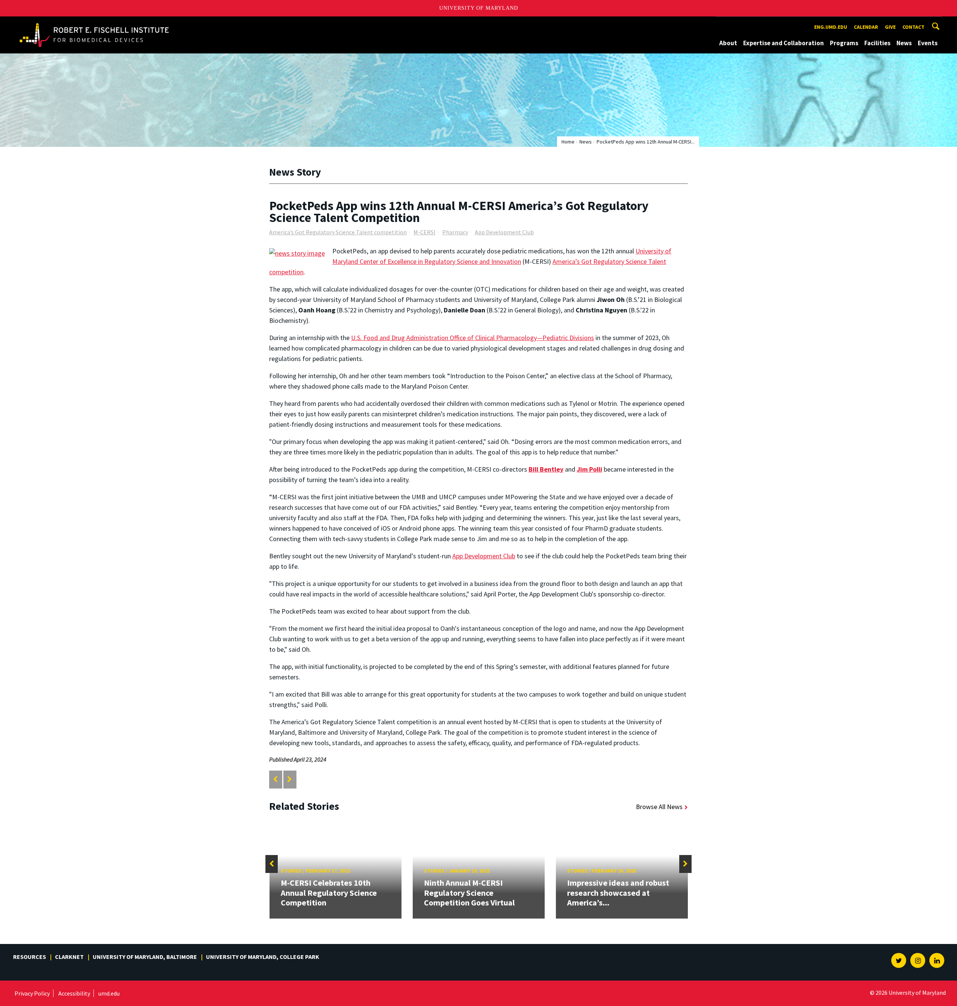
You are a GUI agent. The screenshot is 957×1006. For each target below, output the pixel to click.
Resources (29, 956)
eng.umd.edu (830, 27)
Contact (913, 27)
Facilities (877, 43)
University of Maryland (478, 8)
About (728, 43)
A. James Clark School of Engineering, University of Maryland (94, 23)
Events (928, 43)
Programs (844, 43)
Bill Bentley (546, 469)
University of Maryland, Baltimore (145, 956)
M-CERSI (424, 232)
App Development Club (504, 232)
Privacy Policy (32, 993)
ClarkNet (69, 956)
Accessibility (74, 993)
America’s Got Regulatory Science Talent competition (338, 232)
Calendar (866, 27)
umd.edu (109, 993)
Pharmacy (455, 232)
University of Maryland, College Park (262, 956)
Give (890, 27)
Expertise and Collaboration (783, 43)
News (904, 43)
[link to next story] (289, 779)
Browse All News (659, 806)
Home (568, 141)
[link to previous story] (275, 779)
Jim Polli (589, 469)
